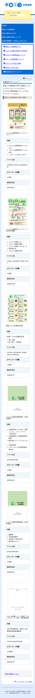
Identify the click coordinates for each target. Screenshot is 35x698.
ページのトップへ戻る (24, 681)
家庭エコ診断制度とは (13, 46)
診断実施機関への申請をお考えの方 (14, 41)
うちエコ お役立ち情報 (13, 63)
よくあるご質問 (14, 13)
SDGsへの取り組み (12, 67)
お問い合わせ (28, 78)
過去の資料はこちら (12, 674)
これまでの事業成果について (15, 55)
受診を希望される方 (9, 33)
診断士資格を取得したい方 (11, 37)
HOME (4, 25)
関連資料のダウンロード (13, 72)
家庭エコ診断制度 (19, 4)
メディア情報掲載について (14, 59)
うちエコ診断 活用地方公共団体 (16, 51)
